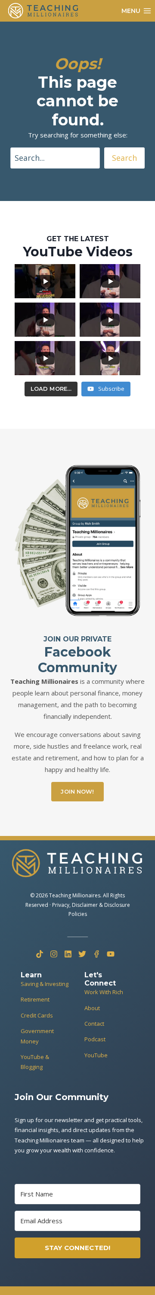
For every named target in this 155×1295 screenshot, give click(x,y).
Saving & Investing (44, 984)
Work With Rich (103, 992)
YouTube (96, 1055)
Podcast (94, 1039)
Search (124, 158)
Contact (94, 1023)
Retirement (35, 999)
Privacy (60, 905)
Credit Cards (37, 1015)
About (92, 1008)
